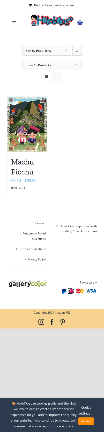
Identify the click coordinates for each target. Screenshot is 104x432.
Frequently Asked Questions (34, 236)
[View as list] (56, 77)
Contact (40, 223)
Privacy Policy (37, 259)
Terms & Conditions (32, 249)
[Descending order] (77, 51)
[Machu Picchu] (27, 124)
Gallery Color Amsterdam (79, 231)
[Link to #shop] (85, 22)
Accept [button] (86, 421)
